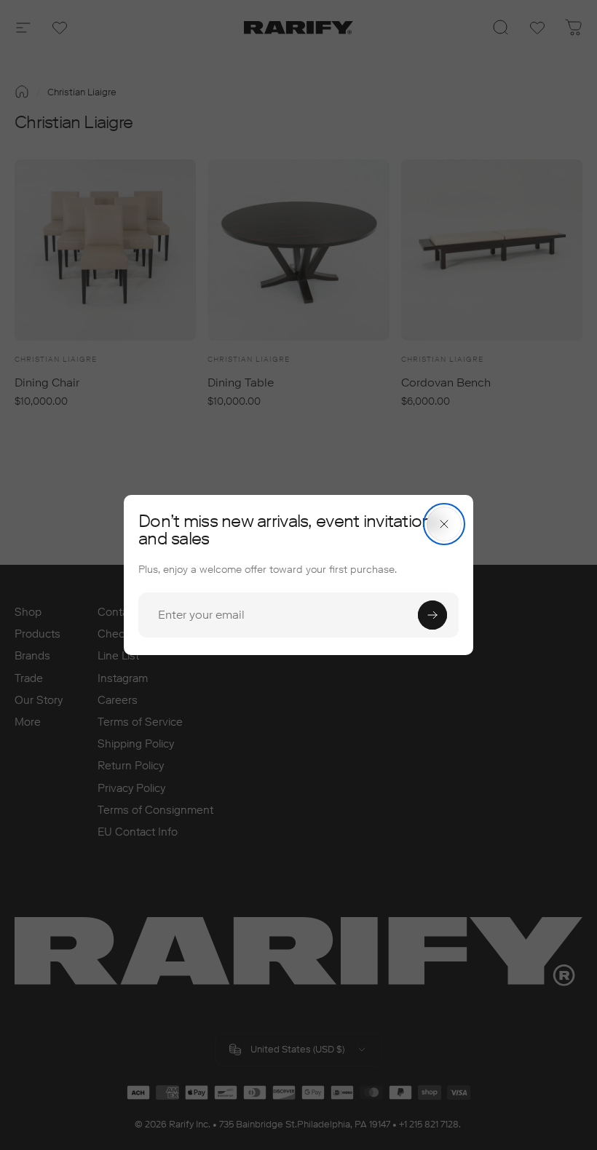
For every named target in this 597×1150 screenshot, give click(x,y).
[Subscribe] (432, 615)
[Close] (444, 524)
